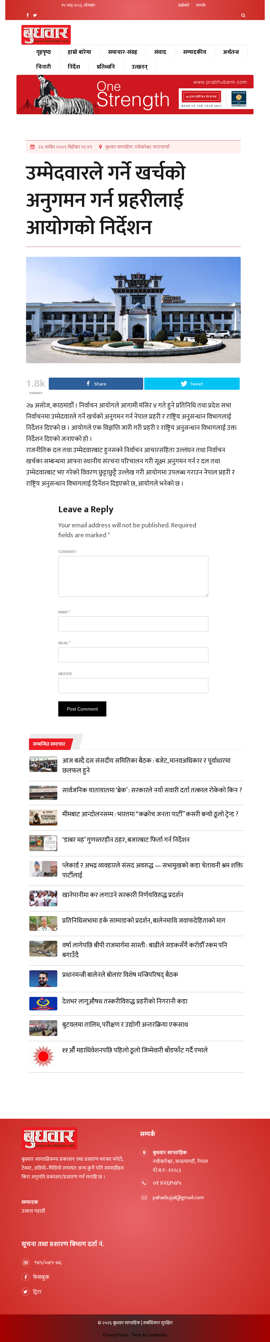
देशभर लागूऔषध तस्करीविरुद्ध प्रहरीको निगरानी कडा (124, 1001)
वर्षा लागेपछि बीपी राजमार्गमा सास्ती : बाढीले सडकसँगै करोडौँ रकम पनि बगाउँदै (144, 950)
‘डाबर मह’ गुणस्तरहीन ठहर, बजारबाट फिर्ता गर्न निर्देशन (126, 840)
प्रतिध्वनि (106, 67)
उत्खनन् (140, 67)
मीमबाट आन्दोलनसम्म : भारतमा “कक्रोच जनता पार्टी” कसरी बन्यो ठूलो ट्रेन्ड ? (150, 814)
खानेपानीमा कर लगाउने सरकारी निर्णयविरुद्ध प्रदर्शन (122, 895)
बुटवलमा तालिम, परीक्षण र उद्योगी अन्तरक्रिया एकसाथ (125, 1024)
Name (64, 612)
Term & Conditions (149, 1335)
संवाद (160, 52)
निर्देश (74, 67)
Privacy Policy (115, 1335)
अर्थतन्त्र (231, 52)
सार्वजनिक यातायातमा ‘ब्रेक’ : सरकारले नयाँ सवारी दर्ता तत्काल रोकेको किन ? (152, 790)
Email (64, 643)
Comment (67, 551)
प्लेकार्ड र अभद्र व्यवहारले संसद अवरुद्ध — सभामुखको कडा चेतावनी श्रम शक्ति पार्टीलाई (152, 870)
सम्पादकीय (194, 52)
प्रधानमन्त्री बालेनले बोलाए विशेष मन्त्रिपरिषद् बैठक (120, 974)
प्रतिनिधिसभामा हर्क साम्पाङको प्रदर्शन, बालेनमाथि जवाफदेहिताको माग (144, 920)
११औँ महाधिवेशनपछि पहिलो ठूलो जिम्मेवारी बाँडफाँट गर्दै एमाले (135, 1050)
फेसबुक (41, 1277)
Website (65, 674)
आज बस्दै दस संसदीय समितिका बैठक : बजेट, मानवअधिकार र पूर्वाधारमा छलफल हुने (146, 765)
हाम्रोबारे (183, 5)
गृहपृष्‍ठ (43, 52)
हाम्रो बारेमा (79, 52)
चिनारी (43, 67)
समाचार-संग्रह (122, 52)
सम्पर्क (201, 5)
